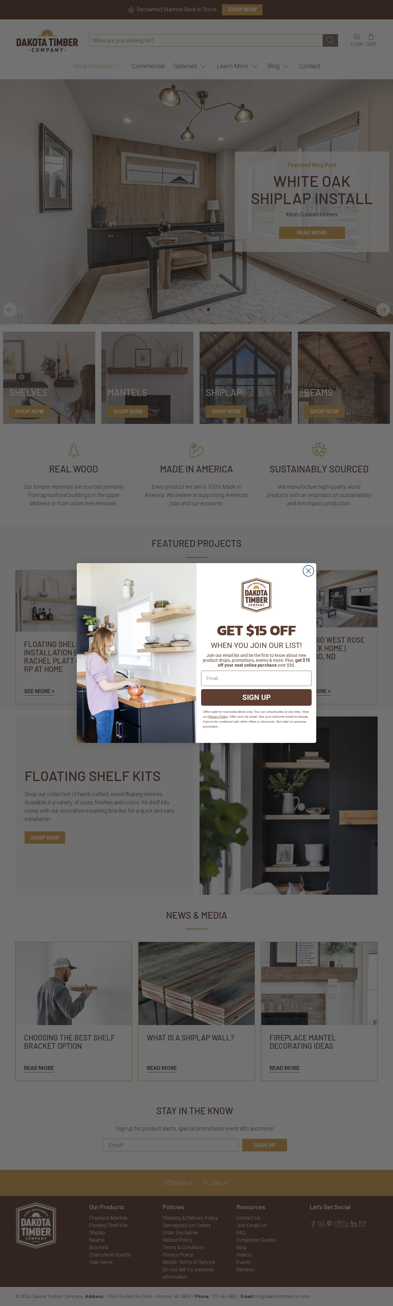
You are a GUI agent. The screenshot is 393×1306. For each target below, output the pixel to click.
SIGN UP (256, 697)
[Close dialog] (308, 571)
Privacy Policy (218, 716)
